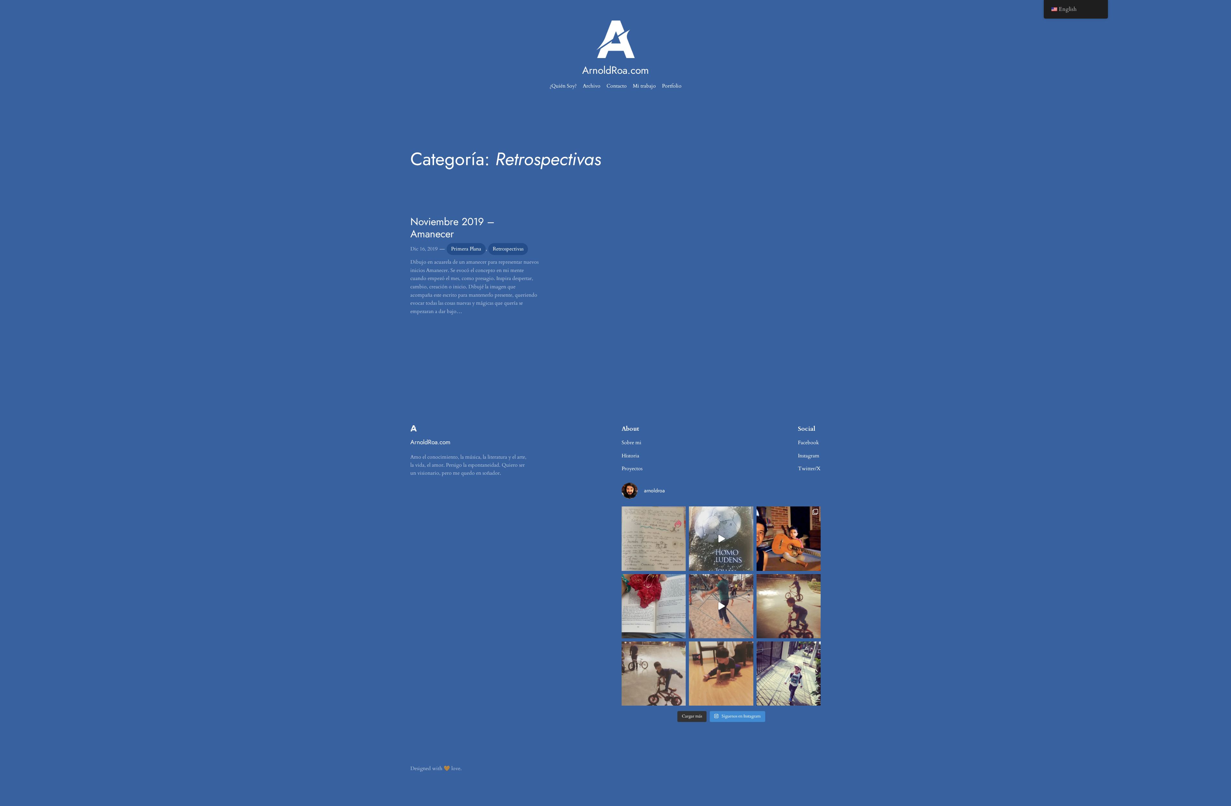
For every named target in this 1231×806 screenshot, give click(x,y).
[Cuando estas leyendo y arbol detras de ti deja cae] (654, 606)
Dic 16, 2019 (424, 248)
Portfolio (672, 85)
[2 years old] (654, 673)
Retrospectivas (508, 248)
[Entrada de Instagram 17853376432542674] (721, 538)
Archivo (591, 85)
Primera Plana (466, 248)
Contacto (617, 85)
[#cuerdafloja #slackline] (721, 606)
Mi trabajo (644, 85)
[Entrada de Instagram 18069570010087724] (654, 538)
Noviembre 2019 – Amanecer (452, 228)
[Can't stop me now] (789, 606)
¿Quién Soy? (563, 85)
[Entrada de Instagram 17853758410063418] (721, 673)
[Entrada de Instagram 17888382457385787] (789, 538)
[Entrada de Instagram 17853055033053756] (789, 673)
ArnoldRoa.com (615, 70)
